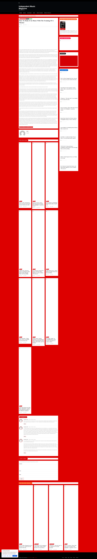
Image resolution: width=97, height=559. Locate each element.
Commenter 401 (26, 419)
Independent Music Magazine (27, 7)
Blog (68, 557)
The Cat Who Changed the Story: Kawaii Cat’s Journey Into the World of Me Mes (24, 203)
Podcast (66, 557)
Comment (20, 463)
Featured (29, 12)
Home (20, 12)
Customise (5, 555)
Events (71, 557)
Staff (21, 24)
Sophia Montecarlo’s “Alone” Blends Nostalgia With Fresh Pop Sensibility (52, 271)
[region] (10, 553)
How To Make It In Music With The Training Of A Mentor (29, 15)
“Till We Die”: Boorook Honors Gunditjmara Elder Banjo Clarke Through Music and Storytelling (69, 147)
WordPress (28, 557)
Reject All (10, 555)
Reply (25, 423)
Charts (74, 557)
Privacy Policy (47, 12)
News (34, 12)
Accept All (15, 555)
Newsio (32, 557)
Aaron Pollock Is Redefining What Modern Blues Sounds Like (51, 203)
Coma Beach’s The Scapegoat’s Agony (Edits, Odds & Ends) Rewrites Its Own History (68, 89)
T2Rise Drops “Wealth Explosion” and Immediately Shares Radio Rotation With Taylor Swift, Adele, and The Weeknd (38, 340)
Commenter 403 (26, 439)
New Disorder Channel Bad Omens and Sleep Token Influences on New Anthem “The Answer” (68, 167)
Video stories (40, 12)
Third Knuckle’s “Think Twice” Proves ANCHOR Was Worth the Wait (24, 339)
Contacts (77, 557)
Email (20, 474)
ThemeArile (35, 557)
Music (24, 12)
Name (20, 470)
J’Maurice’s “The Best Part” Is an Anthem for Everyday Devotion (55, 546)
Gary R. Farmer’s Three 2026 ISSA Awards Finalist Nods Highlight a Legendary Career (69, 109)
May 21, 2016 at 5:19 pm (32, 419)
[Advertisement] (69, 61)
